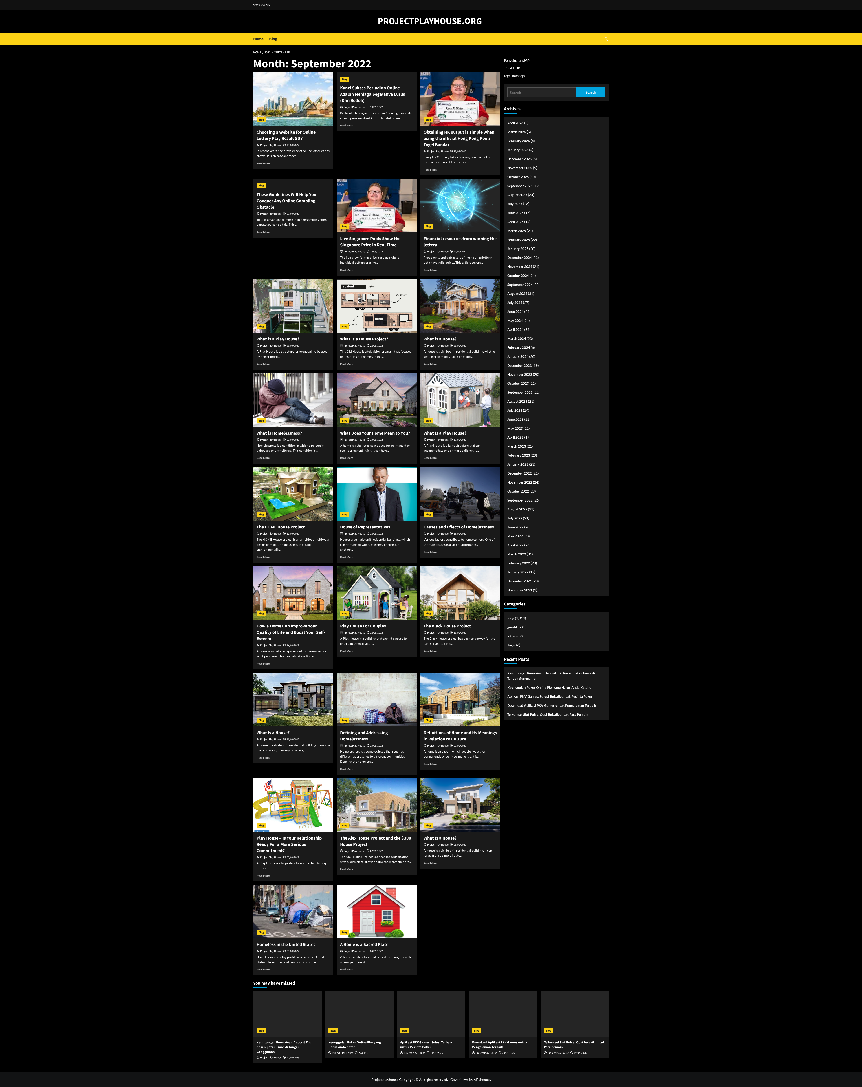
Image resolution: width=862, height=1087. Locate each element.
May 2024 (515, 320)
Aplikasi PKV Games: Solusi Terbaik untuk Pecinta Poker (549, 696)
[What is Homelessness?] (293, 399)
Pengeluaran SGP (517, 60)
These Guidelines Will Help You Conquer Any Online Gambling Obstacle (286, 201)
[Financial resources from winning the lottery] (460, 205)
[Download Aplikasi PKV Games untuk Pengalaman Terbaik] (503, 1013)
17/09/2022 (293, 534)
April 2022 (515, 545)
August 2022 (517, 509)
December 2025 (519, 159)
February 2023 (518, 455)
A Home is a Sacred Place (364, 944)
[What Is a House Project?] (377, 306)
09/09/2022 (460, 746)
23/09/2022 (293, 346)
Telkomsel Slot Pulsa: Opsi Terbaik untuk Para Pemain (547, 714)
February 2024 (518, 347)
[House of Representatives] (377, 494)
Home (258, 39)
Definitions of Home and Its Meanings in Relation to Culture (460, 736)
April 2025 (515, 222)
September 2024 (520, 285)
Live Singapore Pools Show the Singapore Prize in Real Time (370, 242)
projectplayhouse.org (430, 21)
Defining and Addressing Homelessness (364, 736)
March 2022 (516, 554)
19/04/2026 (580, 1053)
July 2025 (514, 204)
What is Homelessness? (279, 433)
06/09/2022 (460, 845)
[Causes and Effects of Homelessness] (460, 494)
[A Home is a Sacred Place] (377, 911)
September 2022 (520, 500)
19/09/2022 (376, 440)
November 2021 (519, 590)
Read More (263, 163)
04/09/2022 (376, 951)
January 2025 (517, 249)
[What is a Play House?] (293, 306)
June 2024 (515, 311)
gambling (514, 627)
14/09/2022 (293, 645)
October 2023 (518, 383)
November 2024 (519, 267)
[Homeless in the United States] (293, 911)
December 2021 (519, 581)
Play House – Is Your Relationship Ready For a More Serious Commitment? (289, 844)
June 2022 (515, 527)
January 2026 (517, 150)
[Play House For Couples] (377, 593)
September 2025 (520, 186)
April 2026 (515, 123)
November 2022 (519, 482)
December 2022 (519, 473)
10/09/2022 (376, 746)
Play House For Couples (363, 626)
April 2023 (515, 437)
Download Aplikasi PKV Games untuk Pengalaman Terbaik (551, 705)
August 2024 (517, 294)
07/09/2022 (376, 851)
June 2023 (515, 419)
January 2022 (517, 572)
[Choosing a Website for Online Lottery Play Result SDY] (293, 99)
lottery (512, 636)
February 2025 (518, 240)
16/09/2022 (376, 534)
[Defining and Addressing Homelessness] (377, 699)
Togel (511, 645)
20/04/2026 (508, 1053)
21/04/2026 (436, 1053)
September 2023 (520, 392)
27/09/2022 (460, 252)
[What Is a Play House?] (460, 399)
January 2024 (517, 356)
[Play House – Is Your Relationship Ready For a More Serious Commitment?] (293, 804)
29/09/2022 (293, 145)
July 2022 (514, 518)
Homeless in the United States (286, 944)
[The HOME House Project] (293, 494)
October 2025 (518, 177)
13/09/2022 (376, 633)
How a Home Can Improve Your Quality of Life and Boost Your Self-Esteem (291, 632)
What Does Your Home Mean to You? (375, 433)
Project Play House (270, 145)
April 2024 (515, 329)
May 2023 (515, 428)
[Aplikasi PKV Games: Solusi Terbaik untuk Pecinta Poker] (431, 1013)
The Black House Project (447, 626)
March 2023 (516, 446)
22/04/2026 (293, 1058)
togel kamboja (514, 76)
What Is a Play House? (445, 433)
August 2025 (517, 195)
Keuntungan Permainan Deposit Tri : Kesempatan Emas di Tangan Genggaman (551, 675)
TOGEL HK (512, 68)
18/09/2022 (460, 440)
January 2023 (517, 464)
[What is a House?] (460, 306)
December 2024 (519, 258)
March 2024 (516, 338)
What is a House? (440, 339)
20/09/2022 (293, 440)
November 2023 (519, 374)
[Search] (606, 39)
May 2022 (515, 536)
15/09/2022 (460, 534)
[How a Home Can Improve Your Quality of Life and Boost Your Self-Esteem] (293, 593)
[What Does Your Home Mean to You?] (377, 399)
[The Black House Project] (460, 593)
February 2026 (518, 141)
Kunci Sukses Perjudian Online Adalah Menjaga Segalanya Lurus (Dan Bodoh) (372, 94)
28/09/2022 (460, 151)
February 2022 (518, 563)
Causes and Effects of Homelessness (459, 527)
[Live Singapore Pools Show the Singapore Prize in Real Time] (377, 205)
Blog (273, 39)
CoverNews (459, 1079)
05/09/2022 (293, 951)
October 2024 (518, 276)
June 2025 (515, 213)
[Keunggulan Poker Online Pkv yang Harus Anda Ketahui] (359, 1013)
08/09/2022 (293, 857)
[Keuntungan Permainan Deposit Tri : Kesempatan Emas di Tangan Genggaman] (287, 1013)
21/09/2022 (460, 346)
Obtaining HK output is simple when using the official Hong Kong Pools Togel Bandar (459, 138)
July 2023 (514, 410)
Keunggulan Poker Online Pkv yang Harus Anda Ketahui (549, 687)
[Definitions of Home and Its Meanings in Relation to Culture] (460, 699)
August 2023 (517, 401)
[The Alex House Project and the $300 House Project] (377, 804)
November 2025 (519, 168)
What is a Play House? (278, 339)
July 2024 (514, 302)
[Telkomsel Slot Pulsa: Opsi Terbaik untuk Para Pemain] (575, 1013)
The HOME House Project (281, 527)
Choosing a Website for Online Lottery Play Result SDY (286, 135)
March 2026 (516, 132)
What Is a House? (273, 733)
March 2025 (516, 231)
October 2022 (518, 491)
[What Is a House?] (293, 699)
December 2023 (519, 365)
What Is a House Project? (364, 339)
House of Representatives (365, 527)
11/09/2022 (293, 739)
